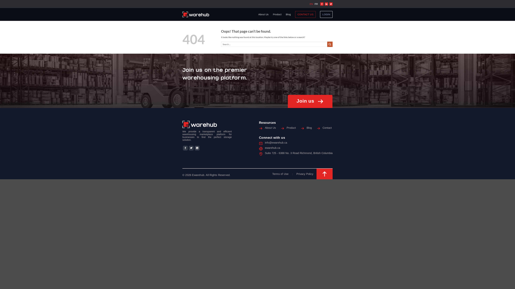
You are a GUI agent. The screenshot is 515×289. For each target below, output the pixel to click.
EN (311, 4)
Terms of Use (280, 173)
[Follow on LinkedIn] (197, 148)
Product (277, 14)
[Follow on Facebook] (185, 148)
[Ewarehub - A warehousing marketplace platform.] (195, 14)
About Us (263, 14)
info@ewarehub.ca (276, 142)
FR (316, 4)
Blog (288, 14)
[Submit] (330, 44)
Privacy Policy (304, 173)
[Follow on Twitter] (191, 148)
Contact (327, 127)
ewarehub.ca (272, 147)
